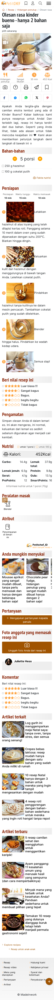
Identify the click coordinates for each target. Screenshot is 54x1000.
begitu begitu (29, 400)
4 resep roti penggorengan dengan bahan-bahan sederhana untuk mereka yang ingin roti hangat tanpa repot (26, 810)
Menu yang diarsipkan (8, 973)
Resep (7, 962)
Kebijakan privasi (39, 967)
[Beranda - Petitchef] (3, 9)
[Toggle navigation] (49, 3)
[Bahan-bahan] (5, 499)
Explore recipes (12, 944)
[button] (6, 51)
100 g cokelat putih (17, 171)
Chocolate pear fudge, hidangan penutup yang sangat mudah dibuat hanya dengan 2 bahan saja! (37, 589)
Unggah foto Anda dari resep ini (27, 650)
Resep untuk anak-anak (23, 949)
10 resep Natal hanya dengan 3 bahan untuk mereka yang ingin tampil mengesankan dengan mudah (26, 783)
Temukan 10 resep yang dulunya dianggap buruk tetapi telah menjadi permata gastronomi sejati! (26, 924)
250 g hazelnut (15, 166)
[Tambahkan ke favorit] (47, 87)
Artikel (7, 984)
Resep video (10, 967)
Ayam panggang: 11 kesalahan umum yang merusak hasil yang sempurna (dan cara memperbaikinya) (25, 872)
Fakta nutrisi (43, 177)
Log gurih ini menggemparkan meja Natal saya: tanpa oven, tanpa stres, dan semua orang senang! (26, 731)
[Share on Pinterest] (47, 98)
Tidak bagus (28, 404)
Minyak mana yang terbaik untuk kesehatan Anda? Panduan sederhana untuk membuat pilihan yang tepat (27, 898)
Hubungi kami (38, 962)
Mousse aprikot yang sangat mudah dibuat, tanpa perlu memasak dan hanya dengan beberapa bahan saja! (13, 589)
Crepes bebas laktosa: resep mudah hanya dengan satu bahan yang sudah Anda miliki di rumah (26, 757)
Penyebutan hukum (41, 979)
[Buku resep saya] (26, 3)
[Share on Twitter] (36, 98)
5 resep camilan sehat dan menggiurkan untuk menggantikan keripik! (24, 846)
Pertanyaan (10, 979)
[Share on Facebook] (4, 98)
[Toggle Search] (40, 3)
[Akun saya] (33, 3)
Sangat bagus (29, 390)
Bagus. (25, 395)
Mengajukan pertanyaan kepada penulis (28, 620)
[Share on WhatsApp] (26, 98)
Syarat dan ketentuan (35, 973)
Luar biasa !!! (29, 386)
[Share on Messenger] (15, 98)
